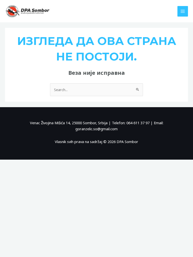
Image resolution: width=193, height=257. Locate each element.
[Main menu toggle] (182, 11)
